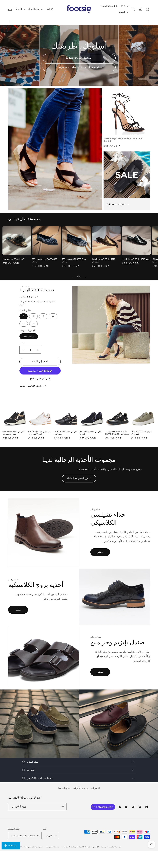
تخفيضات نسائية (116, 204)
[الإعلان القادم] (149, 22)
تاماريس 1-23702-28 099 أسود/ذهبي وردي (13, 432)
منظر (100, 552)
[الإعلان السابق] (9, 22)
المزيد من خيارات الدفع (40, 378)
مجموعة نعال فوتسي (24, 219)
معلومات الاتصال (99, 847)
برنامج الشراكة (81, 788)
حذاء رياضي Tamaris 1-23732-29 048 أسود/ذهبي (117, 432)
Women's (29, 336)
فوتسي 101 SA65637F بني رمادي (74, 260)
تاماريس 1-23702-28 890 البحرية (91, 432)
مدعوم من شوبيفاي (35, 847)
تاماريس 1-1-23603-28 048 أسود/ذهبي (66, 432)
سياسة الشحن (114, 847)
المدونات (95, 788)
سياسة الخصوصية (52, 847)
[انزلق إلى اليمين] (86, 276)
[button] (20, 9)
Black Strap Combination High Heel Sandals (123, 140)
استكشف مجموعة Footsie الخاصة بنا (79, 67)
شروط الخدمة (84, 847)
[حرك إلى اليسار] (72, 276)
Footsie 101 (21, 847)
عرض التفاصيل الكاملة (30, 385)
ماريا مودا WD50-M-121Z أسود (136, 259)
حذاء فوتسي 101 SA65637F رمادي (44, 260)
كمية (21, 343)
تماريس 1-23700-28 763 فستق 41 (142, 432)
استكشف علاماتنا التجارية (79, 57)
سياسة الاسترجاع (69, 847)
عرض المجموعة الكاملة (79, 478)
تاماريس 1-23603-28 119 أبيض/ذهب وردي (39, 432)
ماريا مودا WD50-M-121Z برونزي (103, 260)
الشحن (26, 301)
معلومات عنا (64, 788)
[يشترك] (62, 806)
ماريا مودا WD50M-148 (13, 259)
